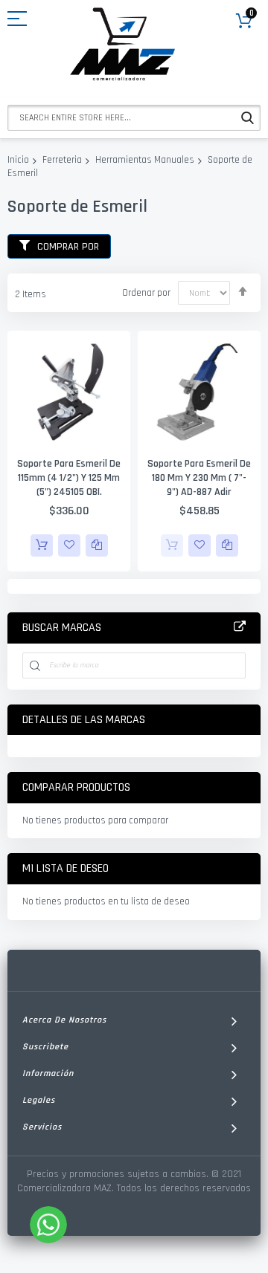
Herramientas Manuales (144, 160)
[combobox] (134, 118)
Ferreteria (62, 160)
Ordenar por (146, 293)
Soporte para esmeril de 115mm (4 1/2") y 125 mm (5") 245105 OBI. (69, 478)
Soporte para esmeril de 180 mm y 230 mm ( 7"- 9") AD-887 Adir (199, 478)
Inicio (18, 160)
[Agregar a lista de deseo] (69, 545)
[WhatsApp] (48, 1224)
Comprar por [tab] (68, 246)
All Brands (240, 627)
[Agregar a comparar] (97, 545)
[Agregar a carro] (42, 545)
